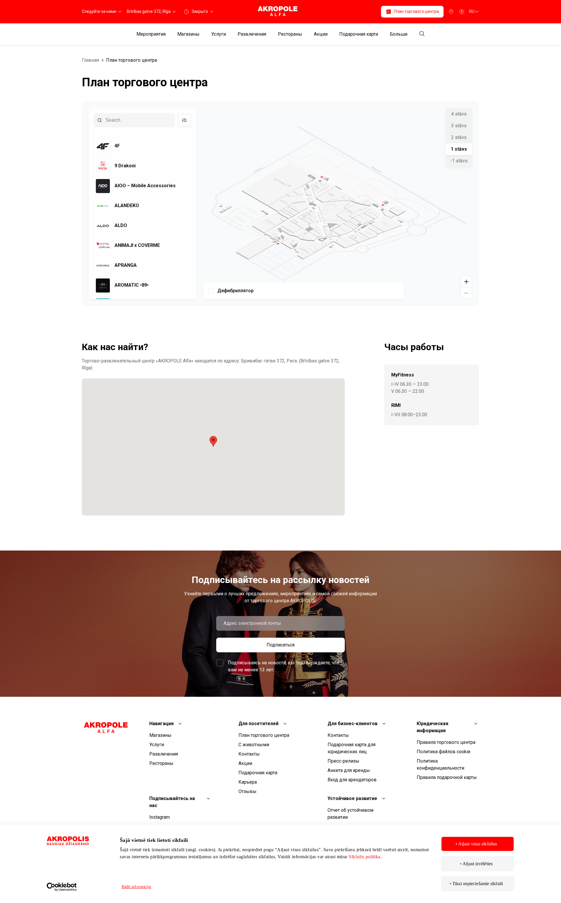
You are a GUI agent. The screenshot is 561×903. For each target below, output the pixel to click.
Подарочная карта (358, 34)
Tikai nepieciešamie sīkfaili (477, 883)
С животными (253, 744)
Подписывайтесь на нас (172, 802)
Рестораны (290, 34)
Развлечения (252, 34)
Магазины (188, 34)
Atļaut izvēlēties (478, 863)
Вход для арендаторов (352, 779)
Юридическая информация (432, 727)
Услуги (218, 34)
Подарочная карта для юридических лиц (351, 748)
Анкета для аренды (349, 770)
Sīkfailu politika (364, 856)
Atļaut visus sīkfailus (477, 843)
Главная (90, 60)
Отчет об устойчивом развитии (350, 813)
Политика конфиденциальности (440, 764)
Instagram (159, 817)
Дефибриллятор (235, 290)
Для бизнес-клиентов (353, 723)
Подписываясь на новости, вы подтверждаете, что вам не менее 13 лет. (283, 666)
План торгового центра (131, 60)
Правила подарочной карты (447, 777)
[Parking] (451, 12)
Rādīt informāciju (136, 887)
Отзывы (247, 791)
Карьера (247, 782)
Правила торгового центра (446, 742)
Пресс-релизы (343, 761)
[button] (213, 441)
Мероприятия (151, 34)
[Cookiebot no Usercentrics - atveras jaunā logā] (77, 887)
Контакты (249, 754)
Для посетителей (258, 723)
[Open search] (422, 34)
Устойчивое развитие (352, 798)
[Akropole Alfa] (280, 11)
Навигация (161, 723)
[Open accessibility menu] (462, 12)
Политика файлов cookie (443, 751)
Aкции (321, 34)
